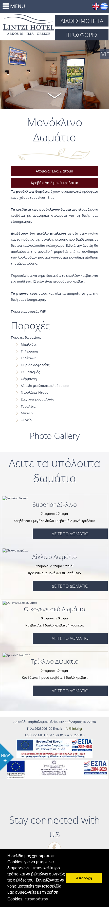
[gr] (104, 6)
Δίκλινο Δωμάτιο (54, 556)
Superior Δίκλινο (54, 504)
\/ (54, 95)
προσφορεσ (81, 34)
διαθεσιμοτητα (82, 20)
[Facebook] (54, 848)
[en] (96, 6)
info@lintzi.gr (72, 728)
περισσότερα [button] (36, 899)
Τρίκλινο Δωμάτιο (55, 661)
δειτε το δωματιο (70, 534)
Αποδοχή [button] (84, 878)
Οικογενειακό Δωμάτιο (54, 609)
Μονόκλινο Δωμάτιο (29, 24)
